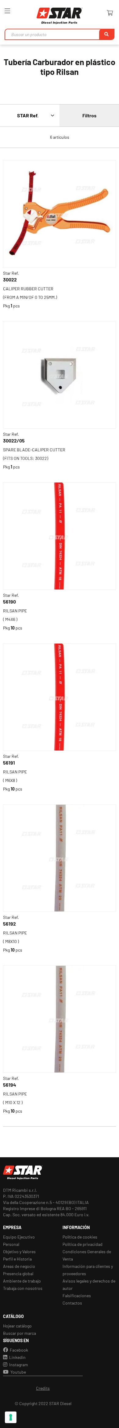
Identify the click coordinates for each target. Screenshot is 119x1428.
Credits (43, 1388)
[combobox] (59, 34)
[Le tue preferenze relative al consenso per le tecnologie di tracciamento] (10, 1417)
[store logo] (59, 16)
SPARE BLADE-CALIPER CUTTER (34, 449)
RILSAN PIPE (15, 610)
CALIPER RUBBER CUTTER (28, 288)
